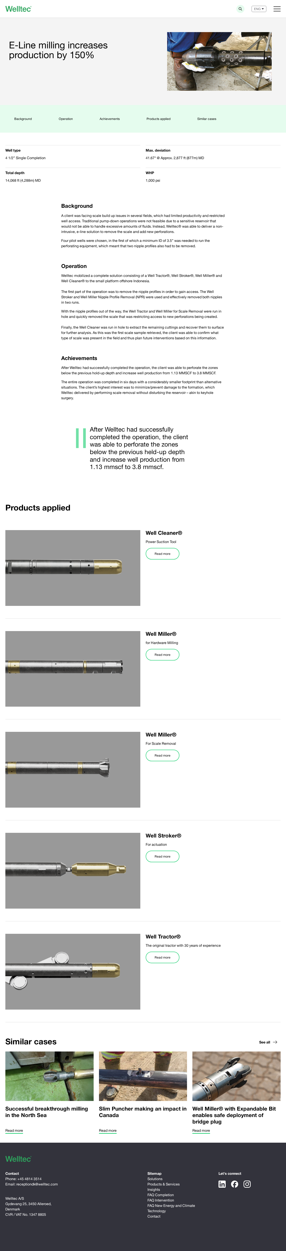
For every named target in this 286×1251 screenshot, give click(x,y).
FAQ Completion (160, 1195)
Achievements (110, 119)
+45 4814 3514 (29, 1179)
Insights (153, 1189)
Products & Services (163, 1184)
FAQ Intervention (160, 1200)
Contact (153, 1216)
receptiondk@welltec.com (37, 1184)
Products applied (158, 119)
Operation (66, 119)
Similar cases (206, 119)
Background (23, 119)
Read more (162, 554)
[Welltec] (18, 9)
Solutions (154, 1179)
